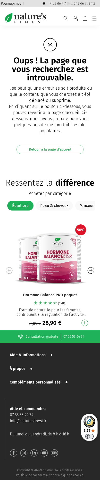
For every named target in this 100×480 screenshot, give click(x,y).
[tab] (20, 206)
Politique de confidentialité (34, 475)
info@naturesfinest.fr (28, 421)
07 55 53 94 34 (73, 337)
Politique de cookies (69, 475)
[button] (90, 270)
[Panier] (85, 18)
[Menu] (94, 18)
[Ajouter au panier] (84, 322)
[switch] (89, 436)
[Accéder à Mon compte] (75, 18)
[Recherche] (66, 18)
